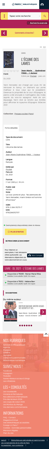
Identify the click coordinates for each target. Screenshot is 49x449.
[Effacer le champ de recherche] (39, 16)
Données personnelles (21, 428)
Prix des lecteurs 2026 (12, 399)
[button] (44, 4)
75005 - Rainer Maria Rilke (29, 274)
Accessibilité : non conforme (12, 445)
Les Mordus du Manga (13, 404)
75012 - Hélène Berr (26, 281)
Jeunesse (7, 355)
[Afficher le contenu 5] (27, 325)
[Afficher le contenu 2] (20, 325)
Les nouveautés (10, 391)
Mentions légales (10, 430)
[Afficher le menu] (3, 4)
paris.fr (3, 440)
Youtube (7, 376)
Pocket (33, 76)
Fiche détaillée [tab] (11, 128)
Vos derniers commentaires (15, 407)
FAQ (5, 417)
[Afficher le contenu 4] (24, 325)
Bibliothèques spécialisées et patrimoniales (28, 440)
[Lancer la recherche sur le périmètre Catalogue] (44, 16)
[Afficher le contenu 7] (31, 325)
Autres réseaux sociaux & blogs (16, 378)
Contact (12, 417)
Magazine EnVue (10, 420)
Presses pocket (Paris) (24, 114)
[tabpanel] (24, 175)
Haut (46, 334)
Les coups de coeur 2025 (14, 402)
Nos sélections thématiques (15, 397)
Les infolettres (9, 381)
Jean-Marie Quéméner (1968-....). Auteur (33, 71)
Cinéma (6, 352)
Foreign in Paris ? (10, 425)
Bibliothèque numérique (14, 360)
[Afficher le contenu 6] (29, 325)
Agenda (6, 347)
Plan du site (8, 433)
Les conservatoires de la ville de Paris (15, 443)
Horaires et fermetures (13, 394)
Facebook (7, 371)
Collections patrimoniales (14, 358)
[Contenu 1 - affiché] (17, 325)
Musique (7, 350)
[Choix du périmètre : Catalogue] (4, 16)
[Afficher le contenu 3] (22, 325)
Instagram (7, 373)
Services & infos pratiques (14, 345)
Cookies (6, 428)
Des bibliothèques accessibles (16, 423)
